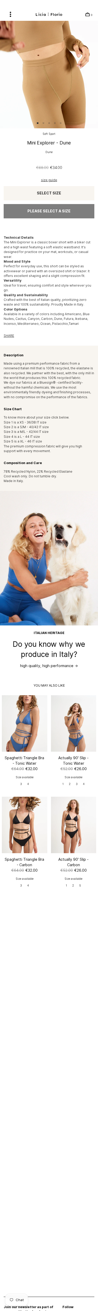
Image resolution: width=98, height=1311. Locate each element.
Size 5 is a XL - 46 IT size (23, 441)
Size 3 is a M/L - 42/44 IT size (26, 432)
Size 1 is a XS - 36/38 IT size (25, 422)
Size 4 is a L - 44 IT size (22, 437)
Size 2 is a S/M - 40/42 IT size (26, 427)
